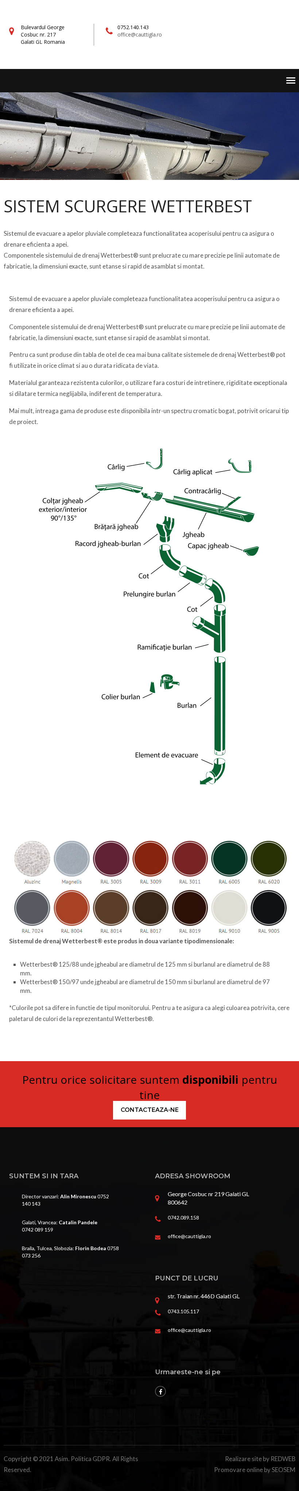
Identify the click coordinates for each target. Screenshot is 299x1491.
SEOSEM (283, 1469)
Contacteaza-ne (150, 1109)
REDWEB (283, 1459)
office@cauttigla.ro (139, 34)
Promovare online (238, 1469)
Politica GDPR (90, 1459)
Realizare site (243, 1459)
